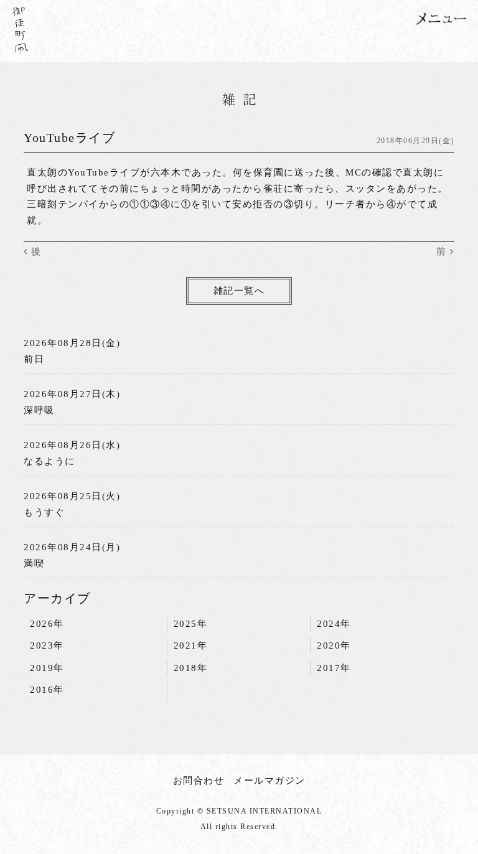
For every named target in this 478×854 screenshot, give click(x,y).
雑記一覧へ (239, 291)
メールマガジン (269, 781)
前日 (34, 359)
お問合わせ (199, 781)
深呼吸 (39, 410)
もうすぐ (44, 512)
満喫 (34, 563)
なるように (49, 461)
